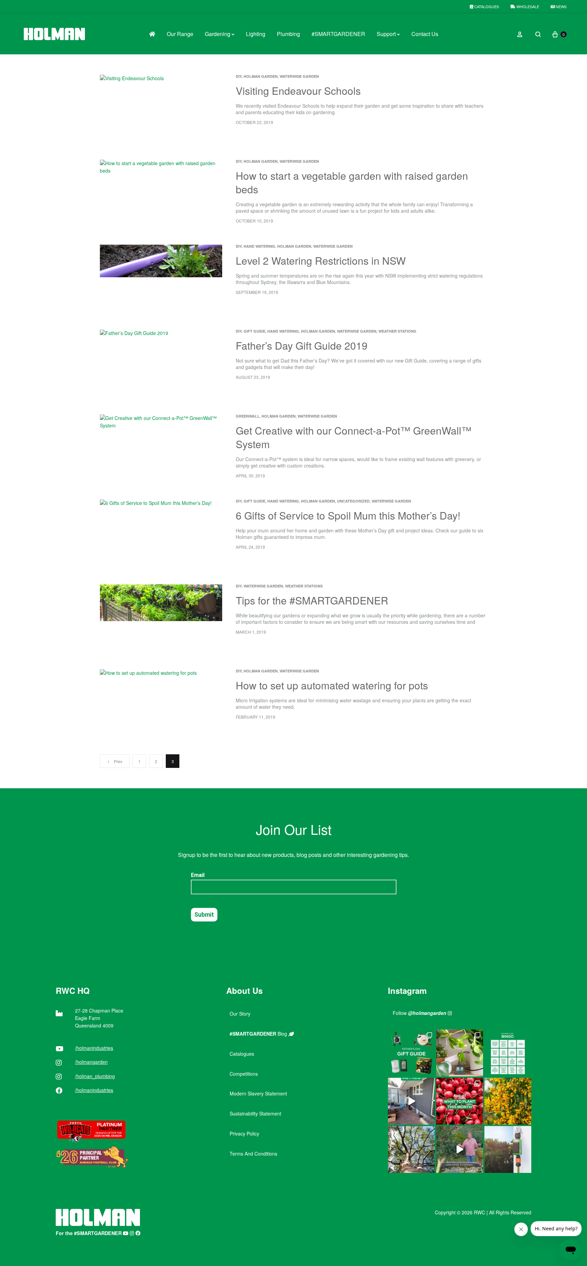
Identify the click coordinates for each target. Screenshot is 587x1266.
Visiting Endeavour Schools (298, 90)
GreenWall (248, 416)
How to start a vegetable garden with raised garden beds (352, 182)
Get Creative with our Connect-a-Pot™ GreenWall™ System (354, 437)
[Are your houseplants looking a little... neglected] (459, 1053)
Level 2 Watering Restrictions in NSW (321, 260)
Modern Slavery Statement (258, 1093)
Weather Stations (397, 331)
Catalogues (486, 6)
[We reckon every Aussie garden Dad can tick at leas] (507, 1053)
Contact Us (424, 34)
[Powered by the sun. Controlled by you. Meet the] (507, 1149)
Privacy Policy (244, 1133)
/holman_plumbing (95, 1076)
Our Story (240, 1013)
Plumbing (288, 34)
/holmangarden (91, 1061)
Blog (259, 1033)
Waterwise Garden (299, 76)
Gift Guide (254, 331)
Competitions (244, 1073)
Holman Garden (261, 76)
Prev (118, 761)
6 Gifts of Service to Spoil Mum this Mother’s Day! (348, 515)
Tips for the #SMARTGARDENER (312, 600)
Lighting (255, 34)
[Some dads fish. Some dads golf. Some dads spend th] (411, 1053)
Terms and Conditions (253, 1153)
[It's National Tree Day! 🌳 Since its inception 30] (411, 1149)
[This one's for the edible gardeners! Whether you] (459, 1101)
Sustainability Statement (255, 1113)
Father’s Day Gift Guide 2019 (302, 345)
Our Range (180, 34)
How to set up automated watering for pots (332, 685)
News (561, 6)
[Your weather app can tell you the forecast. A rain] (459, 1149)
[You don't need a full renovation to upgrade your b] (411, 1101)
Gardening (217, 34)
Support (386, 34)
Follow (419, 1012)
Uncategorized (353, 501)
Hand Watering (259, 246)
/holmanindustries (94, 1047)
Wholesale (527, 6)
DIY (239, 76)
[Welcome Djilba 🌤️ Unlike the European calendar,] (507, 1101)
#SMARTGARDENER (338, 34)
